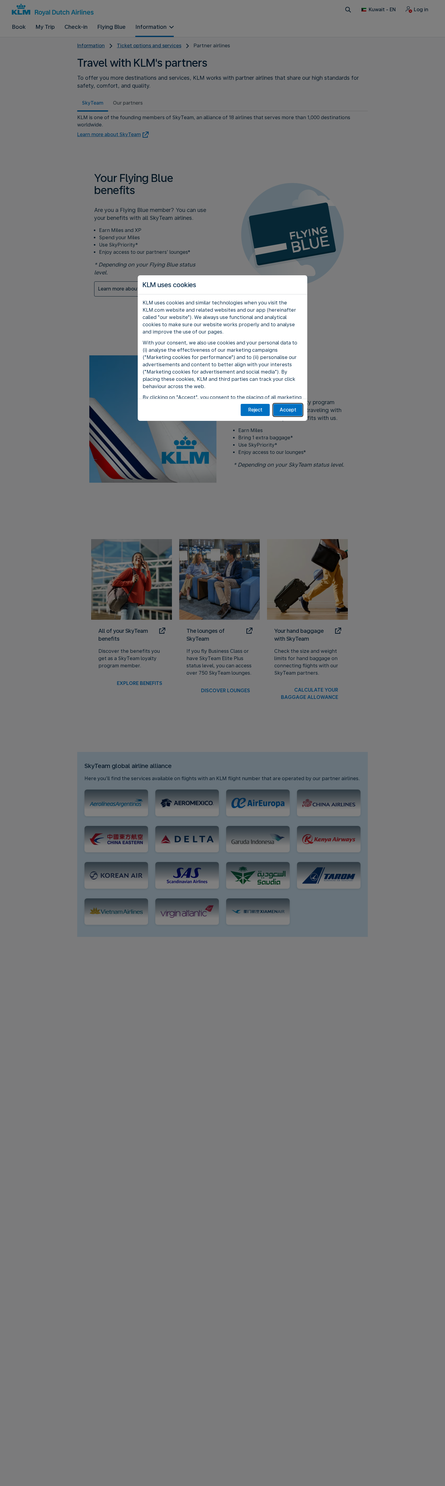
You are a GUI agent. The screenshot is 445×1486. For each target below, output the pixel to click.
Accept (288, 410)
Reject (255, 410)
